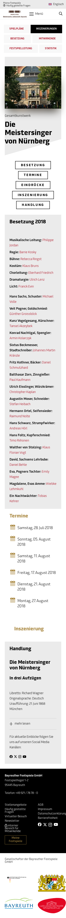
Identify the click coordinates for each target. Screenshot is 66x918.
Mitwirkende (47, 38)
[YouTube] (24, 756)
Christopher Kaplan (23, 392)
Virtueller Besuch (16, 816)
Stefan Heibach (20, 404)
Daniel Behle (18, 465)
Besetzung (17, 38)
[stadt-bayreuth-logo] (19, 903)
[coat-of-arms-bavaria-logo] (52, 883)
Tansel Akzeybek (21, 326)
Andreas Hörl (18, 428)
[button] (36, 14)
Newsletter (12, 821)
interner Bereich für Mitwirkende (13, 828)
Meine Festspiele (12, 3)
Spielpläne (16, 29)
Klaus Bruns (30, 266)
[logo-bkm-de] (16, 880)
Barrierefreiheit (48, 818)
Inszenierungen (46, 29)
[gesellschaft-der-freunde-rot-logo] (52, 905)
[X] (15, 756)
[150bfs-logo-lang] (15, 14)
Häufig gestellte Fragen (18, 6)
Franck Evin (26, 286)
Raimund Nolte (20, 416)
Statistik (50, 48)
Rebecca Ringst (31, 259)
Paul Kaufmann (20, 380)
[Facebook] (11, 756)
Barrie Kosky (27, 252)
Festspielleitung (21, 48)
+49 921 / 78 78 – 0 (26, 793)
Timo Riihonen (19, 440)
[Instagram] (19, 757)
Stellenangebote (16, 805)
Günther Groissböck (23, 314)
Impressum (45, 809)
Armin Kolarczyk (20, 338)
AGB (40, 805)
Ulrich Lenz (37, 280)
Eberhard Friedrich (40, 273)
